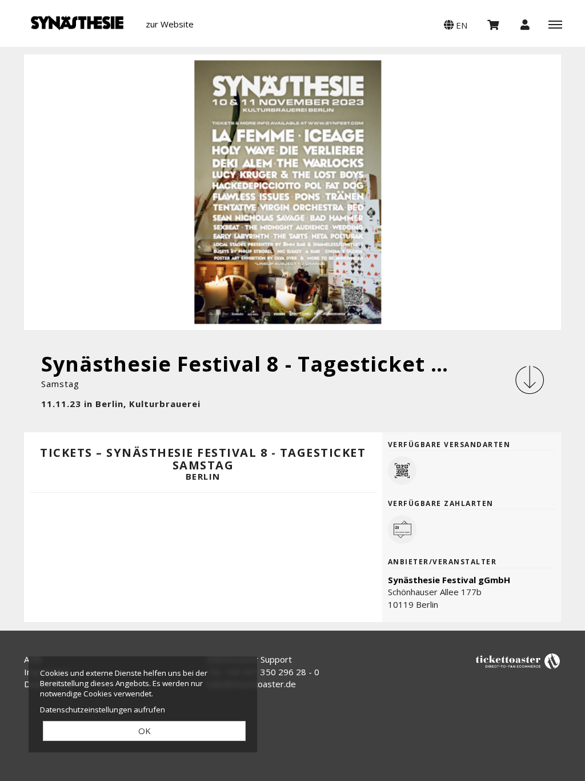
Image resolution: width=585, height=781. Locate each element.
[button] (455, 24)
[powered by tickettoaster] (518, 661)
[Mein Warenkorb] (494, 24)
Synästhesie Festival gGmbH (449, 579)
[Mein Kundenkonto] (525, 24)
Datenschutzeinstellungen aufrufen (102, 709)
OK (144, 730)
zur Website (170, 24)
